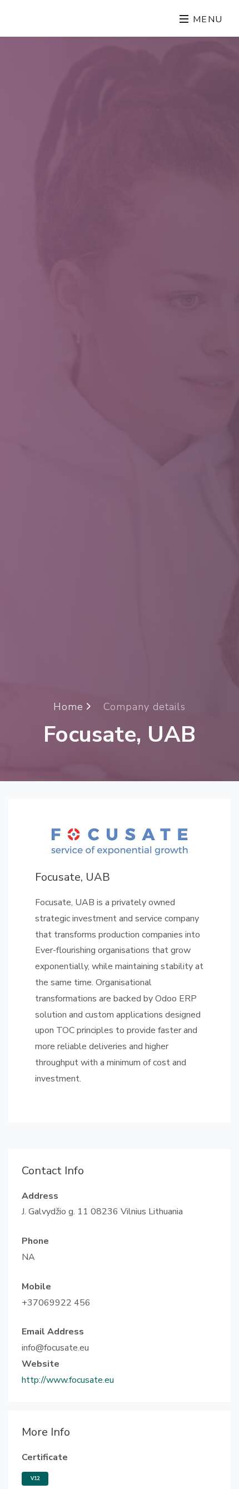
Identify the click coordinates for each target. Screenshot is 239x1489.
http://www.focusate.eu (68, 1380)
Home (70, 706)
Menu (206, 19)
